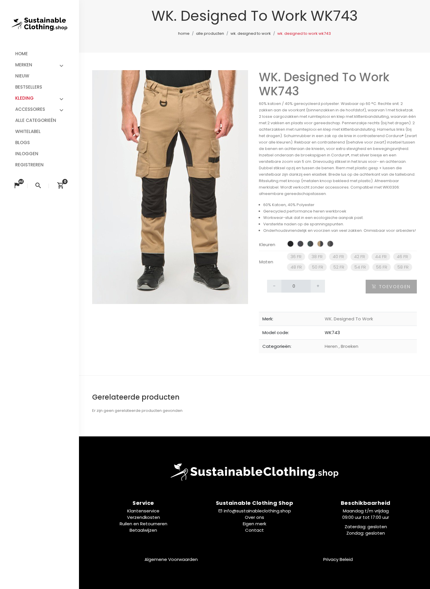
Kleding (24, 98)
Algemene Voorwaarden (171, 559)
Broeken (348, 346)
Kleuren (267, 244)
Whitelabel (28, 131)
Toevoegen (394, 286)
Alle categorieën (35, 120)
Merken (23, 65)
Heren (332, 346)
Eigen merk (254, 524)
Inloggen (26, 154)
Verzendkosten (143, 517)
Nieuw (22, 76)
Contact (254, 530)
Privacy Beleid (338, 559)
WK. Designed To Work (251, 33)
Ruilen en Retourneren (143, 524)
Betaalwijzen (143, 530)
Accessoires (30, 109)
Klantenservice (143, 511)
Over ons (254, 517)
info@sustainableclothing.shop (257, 511)
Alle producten (210, 33)
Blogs (22, 142)
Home (21, 54)
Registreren (29, 165)
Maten (266, 262)
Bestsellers (28, 87)
